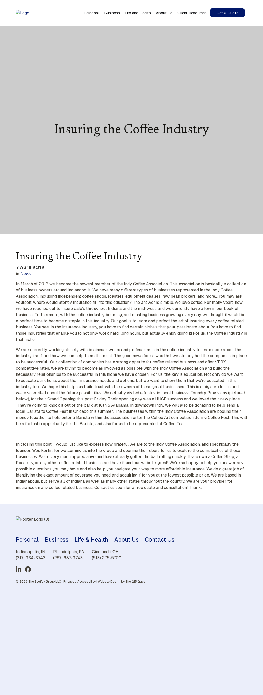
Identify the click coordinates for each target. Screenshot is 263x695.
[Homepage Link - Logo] (22, 13)
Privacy (68, 582)
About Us (126, 539)
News (25, 274)
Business (56, 539)
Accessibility (86, 582)
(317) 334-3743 (30, 558)
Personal (27, 539)
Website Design (109, 582)
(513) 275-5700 (106, 558)
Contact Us (159, 539)
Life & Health (91, 539)
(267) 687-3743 (68, 558)
